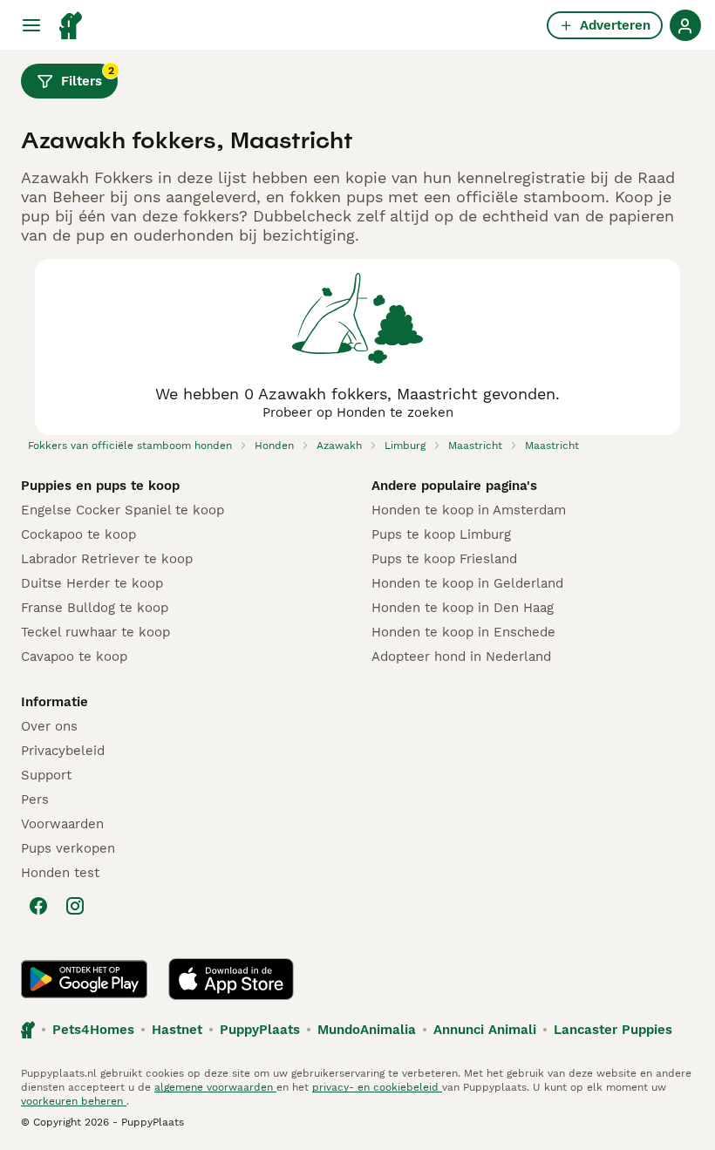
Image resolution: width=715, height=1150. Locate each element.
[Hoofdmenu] (31, 25)
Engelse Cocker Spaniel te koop (122, 510)
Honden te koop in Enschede (463, 632)
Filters (87, 77)
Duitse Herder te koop (92, 583)
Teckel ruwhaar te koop (95, 632)
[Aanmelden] (685, 25)
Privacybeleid (63, 751)
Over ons (49, 726)
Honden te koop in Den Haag (462, 608)
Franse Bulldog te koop (94, 608)
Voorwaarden (62, 824)
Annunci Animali (484, 1030)
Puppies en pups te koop (100, 485)
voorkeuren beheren (73, 1101)
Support (46, 775)
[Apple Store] (231, 979)
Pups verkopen (68, 848)
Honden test (60, 873)
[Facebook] (38, 905)
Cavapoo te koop (74, 656)
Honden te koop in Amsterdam (468, 510)
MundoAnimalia (366, 1030)
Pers (35, 799)
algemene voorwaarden (215, 1087)
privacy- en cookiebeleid (377, 1087)
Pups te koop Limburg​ (441, 534)
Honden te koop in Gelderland (467, 583)
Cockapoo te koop (78, 534)
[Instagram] (75, 905)
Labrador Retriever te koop (107, 559)
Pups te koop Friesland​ (444, 559)
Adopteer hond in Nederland (461, 656)
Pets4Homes (93, 1030)
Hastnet (177, 1030)
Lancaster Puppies (613, 1030)
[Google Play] (84, 979)
